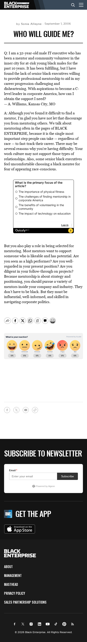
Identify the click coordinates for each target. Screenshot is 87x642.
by (28, 24)
